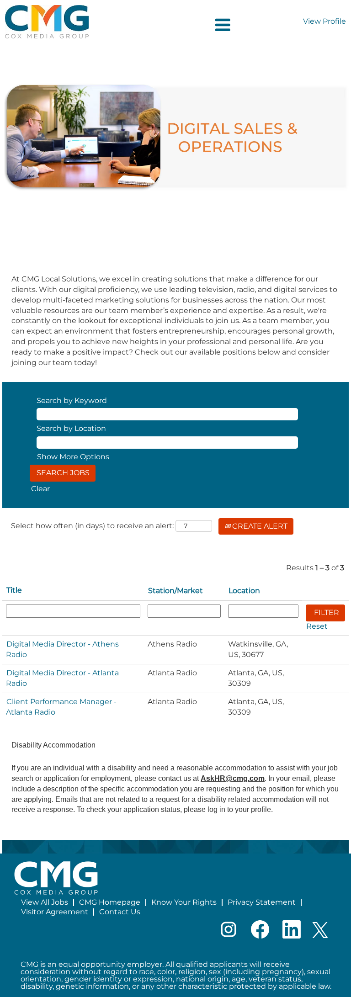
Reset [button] (317, 626)
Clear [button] (40, 488)
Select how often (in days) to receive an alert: (92, 525)
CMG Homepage (109, 902)
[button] (175, 25)
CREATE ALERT (258, 526)
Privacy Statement (262, 902)
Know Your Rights (184, 902)
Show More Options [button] (73, 456)
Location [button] (244, 590)
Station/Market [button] (175, 590)
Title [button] (14, 590)
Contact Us (119, 911)
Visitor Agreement (54, 911)
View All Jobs (44, 902)
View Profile (324, 21)
